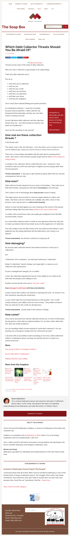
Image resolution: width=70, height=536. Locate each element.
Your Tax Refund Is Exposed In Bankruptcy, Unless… (19, 380)
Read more (46, 480)
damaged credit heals (17, 288)
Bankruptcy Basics (35, 413)
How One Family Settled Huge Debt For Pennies (28, 379)
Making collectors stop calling (16, 359)
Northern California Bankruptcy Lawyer (35, 17)
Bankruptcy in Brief (33, 435)
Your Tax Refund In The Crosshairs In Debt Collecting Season (37, 380)
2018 (14, 391)
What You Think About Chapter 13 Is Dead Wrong (47, 379)
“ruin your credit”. (38, 283)
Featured (29, 389)
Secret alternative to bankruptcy (17, 354)
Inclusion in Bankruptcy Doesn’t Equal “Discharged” (25, 469)
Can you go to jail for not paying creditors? (20, 349)
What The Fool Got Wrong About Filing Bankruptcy (9, 379)
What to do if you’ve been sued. (46, 209)
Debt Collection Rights (19, 389)
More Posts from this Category (15, 487)
